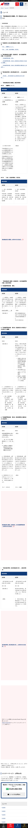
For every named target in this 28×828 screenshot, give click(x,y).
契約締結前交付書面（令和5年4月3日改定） (12, 239)
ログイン (17, 826)
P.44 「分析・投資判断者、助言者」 (10, 49)
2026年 (3, 807)
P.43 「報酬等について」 (8, 46)
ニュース (6, 7)
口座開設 (10, 826)
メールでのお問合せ (15, 794)
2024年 (3, 814)
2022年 (3, 822)
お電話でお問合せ (3, 827)
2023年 (3, 818)
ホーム (2, 7)
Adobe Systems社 (6, 722)
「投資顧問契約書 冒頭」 (8, 58)
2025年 (3, 811)
